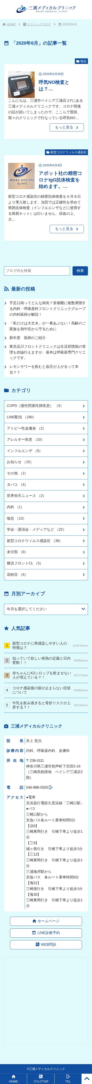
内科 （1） (15, 507)
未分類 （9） (17, 552)
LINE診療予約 (48, 933)
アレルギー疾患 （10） (26, 439)
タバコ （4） (17, 485)
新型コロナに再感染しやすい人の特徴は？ (50, 645)
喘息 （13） (16, 518)
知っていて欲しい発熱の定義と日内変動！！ (50, 660)
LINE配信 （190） (21, 417)
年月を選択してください (27, 609)
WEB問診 (48, 945)
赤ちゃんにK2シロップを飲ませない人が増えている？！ (50, 675)
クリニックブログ (39, 24)
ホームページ (48, 921)
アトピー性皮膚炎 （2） (26, 428)
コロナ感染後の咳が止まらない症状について (50, 690)
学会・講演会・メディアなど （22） (36, 529)
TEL (68, 1081)
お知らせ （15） (20, 462)
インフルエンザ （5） (25, 451)
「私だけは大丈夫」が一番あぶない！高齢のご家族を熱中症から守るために (47, 326)
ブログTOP (40, 1081)
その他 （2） (17, 473)
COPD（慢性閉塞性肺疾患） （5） (35, 406)
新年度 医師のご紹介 (27, 338)
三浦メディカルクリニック (47, 1069)
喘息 (83, 61)
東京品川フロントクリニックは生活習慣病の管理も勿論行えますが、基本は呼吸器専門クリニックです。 (47, 352)
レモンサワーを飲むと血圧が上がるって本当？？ (44, 369)
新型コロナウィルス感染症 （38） (35, 541)
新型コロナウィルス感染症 (68, 152)
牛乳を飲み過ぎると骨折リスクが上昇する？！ (50, 705)
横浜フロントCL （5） (25, 563)
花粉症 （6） (17, 575)
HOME (11, 24)
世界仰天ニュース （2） (26, 496)
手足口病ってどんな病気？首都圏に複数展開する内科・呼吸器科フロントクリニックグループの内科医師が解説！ (47, 309)
